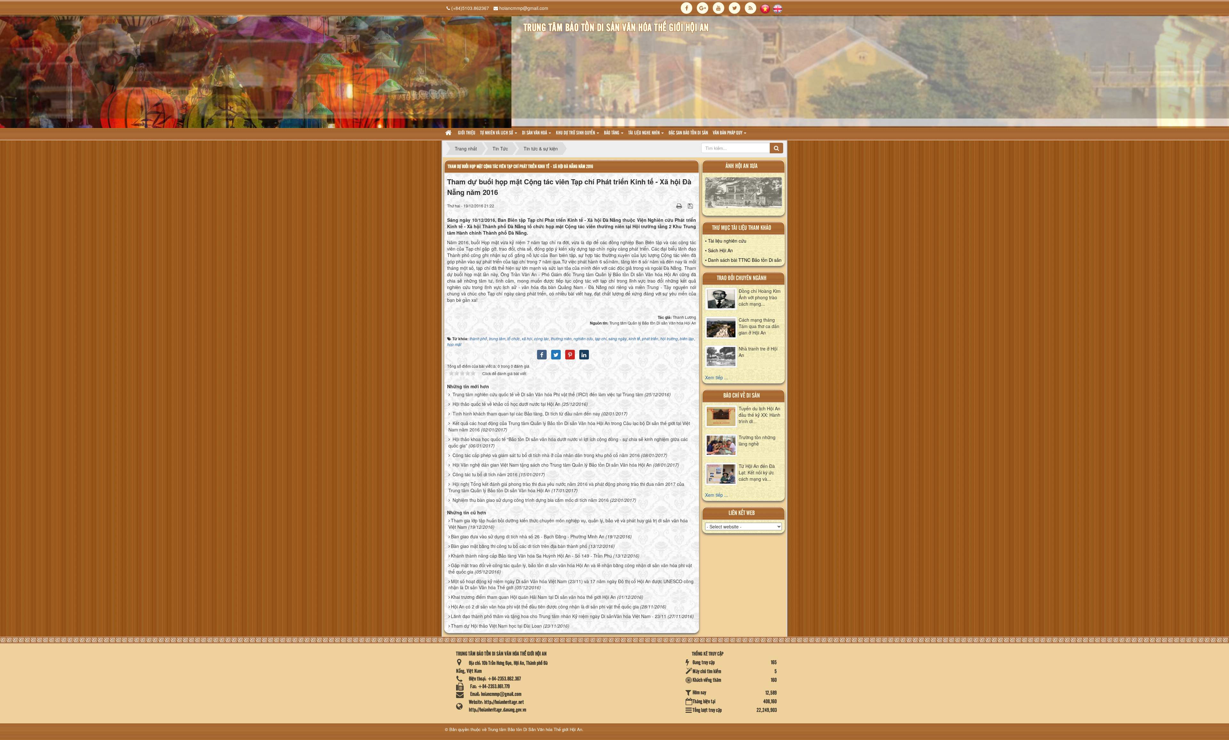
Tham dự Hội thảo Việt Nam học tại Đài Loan (496, 626)
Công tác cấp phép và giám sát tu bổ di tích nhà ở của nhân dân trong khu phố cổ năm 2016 (546, 455)
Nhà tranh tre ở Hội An (758, 351)
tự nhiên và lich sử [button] (497, 133)
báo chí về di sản (741, 395)
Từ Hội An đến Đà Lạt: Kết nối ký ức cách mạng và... (757, 472)
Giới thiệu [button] (466, 133)
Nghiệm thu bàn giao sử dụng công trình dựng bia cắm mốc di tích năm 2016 (531, 500)
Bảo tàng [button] (612, 133)
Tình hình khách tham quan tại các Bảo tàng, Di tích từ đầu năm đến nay (526, 413)
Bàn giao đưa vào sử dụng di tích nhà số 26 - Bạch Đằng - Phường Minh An (527, 536)
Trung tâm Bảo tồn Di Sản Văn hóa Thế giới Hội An (535, 729)
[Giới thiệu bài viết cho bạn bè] (671, 205)
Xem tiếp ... (716, 377)
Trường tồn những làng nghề (757, 440)
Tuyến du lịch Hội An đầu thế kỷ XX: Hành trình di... (759, 414)
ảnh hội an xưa (742, 166)
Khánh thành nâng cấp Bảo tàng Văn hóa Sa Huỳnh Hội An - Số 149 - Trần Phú (531, 555)
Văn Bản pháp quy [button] (728, 133)
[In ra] (679, 205)
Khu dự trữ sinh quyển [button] (576, 133)
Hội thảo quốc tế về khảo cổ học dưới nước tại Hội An (506, 404)
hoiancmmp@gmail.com (523, 8)
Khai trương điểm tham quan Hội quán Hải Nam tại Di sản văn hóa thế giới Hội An (533, 597)
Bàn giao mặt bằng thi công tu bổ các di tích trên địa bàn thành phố (519, 546)
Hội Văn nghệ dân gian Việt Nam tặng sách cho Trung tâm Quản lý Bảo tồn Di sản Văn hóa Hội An (552, 465)
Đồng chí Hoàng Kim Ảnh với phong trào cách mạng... (760, 297)
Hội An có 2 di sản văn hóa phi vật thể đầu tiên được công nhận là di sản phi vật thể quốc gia (545, 606)
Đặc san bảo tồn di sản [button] (688, 133)
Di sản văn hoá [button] (535, 133)
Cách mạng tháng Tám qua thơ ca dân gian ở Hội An (759, 326)
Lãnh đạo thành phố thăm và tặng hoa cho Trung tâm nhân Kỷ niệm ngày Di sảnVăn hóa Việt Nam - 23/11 (558, 616)
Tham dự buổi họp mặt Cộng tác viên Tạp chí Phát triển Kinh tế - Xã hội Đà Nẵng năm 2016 (520, 167)
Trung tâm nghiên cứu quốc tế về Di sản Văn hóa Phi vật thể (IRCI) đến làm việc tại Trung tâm (548, 394)
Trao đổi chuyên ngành (742, 278)
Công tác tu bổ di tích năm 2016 (485, 474)
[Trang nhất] (449, 133)
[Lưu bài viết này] (691, 205)
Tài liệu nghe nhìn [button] (644, 133)
